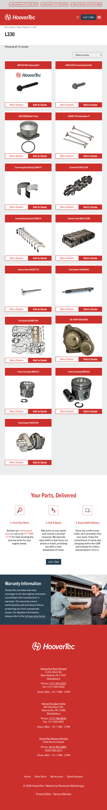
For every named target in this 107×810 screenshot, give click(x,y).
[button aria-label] (23, 4)
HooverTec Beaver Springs (53, 738)
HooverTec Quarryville (53, 703)
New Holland (23, 27)
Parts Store (10, 27)
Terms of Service (62, 794)
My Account (56, 776)
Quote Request (75, 776)
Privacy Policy (43, 794)
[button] (99, 17)
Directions (52, 678)
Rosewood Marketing (70, 785)
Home (27, 776)
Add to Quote (40, 104)
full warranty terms (35, 616)
